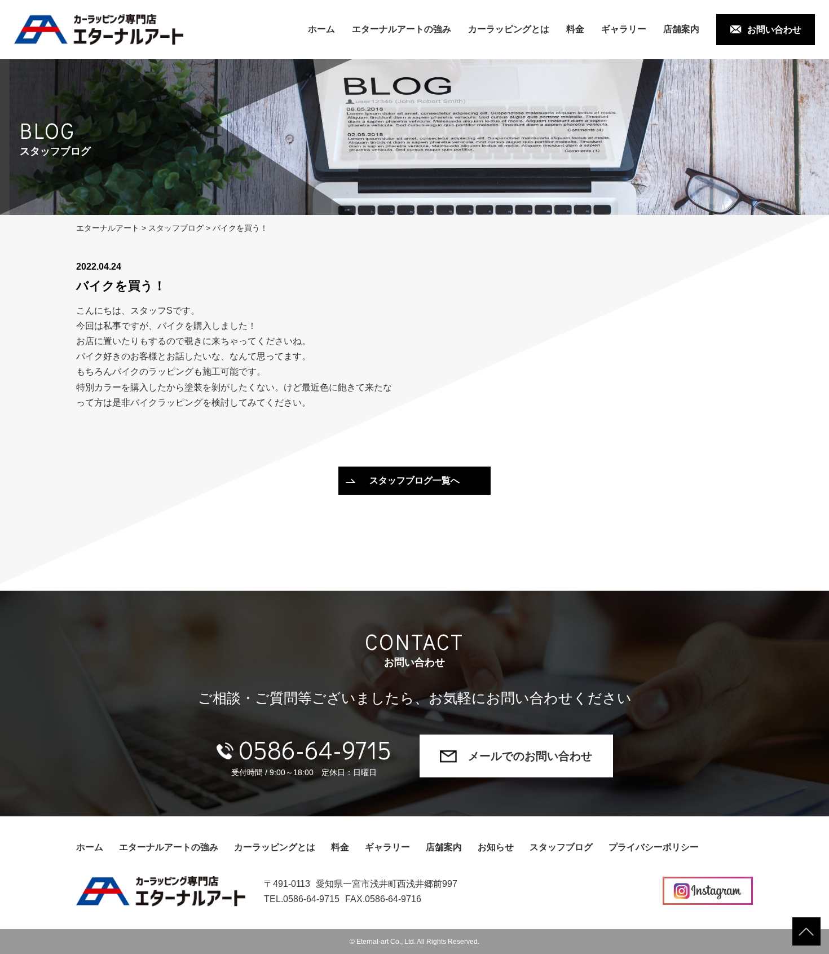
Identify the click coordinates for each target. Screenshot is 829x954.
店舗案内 (681, 29)
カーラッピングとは (508, 29)
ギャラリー (623, 29)
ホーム (321, 29)
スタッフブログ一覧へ (414, 480)
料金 (575, 29)
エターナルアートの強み (401, 29)
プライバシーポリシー (653, 847)
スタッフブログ (561, 847)
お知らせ (496, 847)
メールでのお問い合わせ (530, 756)
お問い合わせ (774, 29)
